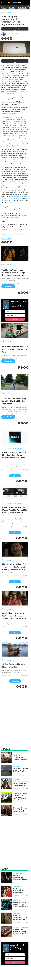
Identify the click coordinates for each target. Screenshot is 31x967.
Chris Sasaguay (8, 675)
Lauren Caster (6, 358)
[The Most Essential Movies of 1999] (15, 697)
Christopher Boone (13, 33)
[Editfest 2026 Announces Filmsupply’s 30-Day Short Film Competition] (6, 843)
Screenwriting (23, 7)
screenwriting (6, 234)
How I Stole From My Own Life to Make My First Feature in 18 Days (14, 349)
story (26, 234)
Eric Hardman (7, 725)
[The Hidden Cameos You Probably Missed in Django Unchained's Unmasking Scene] (14, 253)
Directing (13, 7)
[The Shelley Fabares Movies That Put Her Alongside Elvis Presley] (6, 937)
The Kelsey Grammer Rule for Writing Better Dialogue (20, 855)
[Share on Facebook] (2, 38)
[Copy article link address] (11, 38)
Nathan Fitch (6, 414)
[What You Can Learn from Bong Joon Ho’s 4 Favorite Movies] (15, 748)
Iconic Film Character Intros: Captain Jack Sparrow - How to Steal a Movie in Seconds (20, 831)
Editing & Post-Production (13, 448)
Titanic (13, 198)
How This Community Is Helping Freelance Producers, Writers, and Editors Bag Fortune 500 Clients (20, 806)
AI (5, 7)
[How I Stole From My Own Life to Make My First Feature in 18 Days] (14, 330)
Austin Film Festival (7, 65)
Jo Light (17, 860)
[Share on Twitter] (5, 38)
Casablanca (15, 196)
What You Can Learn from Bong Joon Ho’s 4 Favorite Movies (13, 765)
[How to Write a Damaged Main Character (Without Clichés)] (6, 923)
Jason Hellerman (7, 283)
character (22, 234)
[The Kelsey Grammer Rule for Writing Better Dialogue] (6, 856)
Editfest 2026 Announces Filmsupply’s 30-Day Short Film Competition (20, 844)
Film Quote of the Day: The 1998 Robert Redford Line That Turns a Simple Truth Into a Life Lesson (20, 817)
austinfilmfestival (16, 234)
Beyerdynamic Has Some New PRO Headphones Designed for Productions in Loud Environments (20, 951)
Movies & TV (9, 560)
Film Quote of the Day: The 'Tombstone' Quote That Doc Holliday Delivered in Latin (15, 567)
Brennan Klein (7, 626)
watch (11, 234)
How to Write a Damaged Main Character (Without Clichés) (19, 924)
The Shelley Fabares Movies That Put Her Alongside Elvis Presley (20, 937)
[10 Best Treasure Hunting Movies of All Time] (15, 649)
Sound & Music (17, 946)
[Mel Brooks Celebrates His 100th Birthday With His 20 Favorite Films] (6, 964)
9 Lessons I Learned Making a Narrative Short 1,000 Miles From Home (14, 401)
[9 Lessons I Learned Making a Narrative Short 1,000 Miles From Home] (14, 382)
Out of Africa (6, 200)
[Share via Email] (8, 38)
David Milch (23, 92)
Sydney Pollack (6, 75)
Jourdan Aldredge (8, 470)
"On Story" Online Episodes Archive (14, 230)
